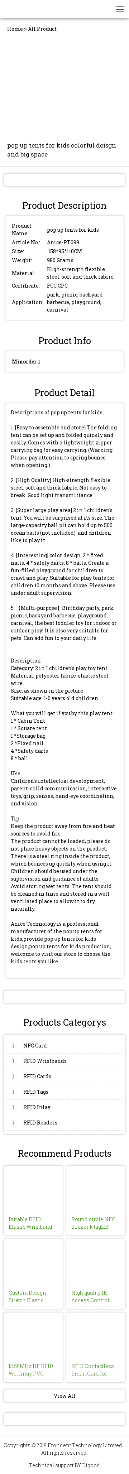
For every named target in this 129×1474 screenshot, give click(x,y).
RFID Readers (34, 1122)
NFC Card (29, 1045)
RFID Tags (30, 1091)
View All (65, 1395)
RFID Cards (31, 1076)
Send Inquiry (64, 180)
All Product (42, 28)
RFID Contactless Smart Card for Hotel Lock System (94, 1373)
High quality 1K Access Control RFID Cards (90, 1300)
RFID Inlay (31, 1107)
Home (15, 28)
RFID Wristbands (39, 1061)
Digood (91, 1465)
